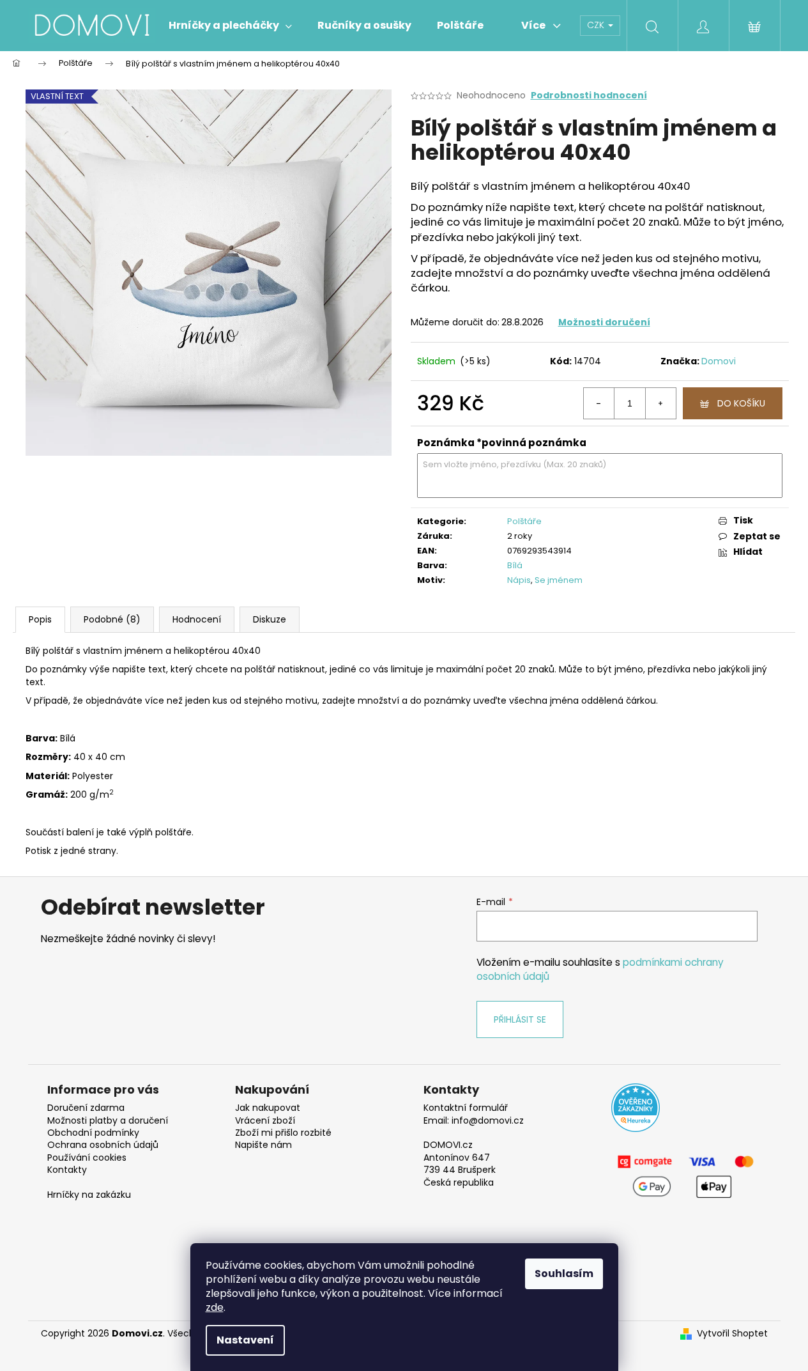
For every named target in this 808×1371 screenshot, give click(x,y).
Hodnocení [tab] (196, 619)
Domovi (718, 361)
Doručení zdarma (86, 1108)
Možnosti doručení (604, 322)
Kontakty (67, 1170)
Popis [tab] (40, 619)
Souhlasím (564, 1273)
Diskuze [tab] (269, 619)
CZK (597, 25)
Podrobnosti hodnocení (589, 95)
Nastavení (245, 1340)
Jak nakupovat (267, 1108)
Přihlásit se (520, 1019)
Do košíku (741, 403)
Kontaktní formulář (465, 1108)
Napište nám (263, 1145)
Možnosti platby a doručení (107, 1121)
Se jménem (559, 580)
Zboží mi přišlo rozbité (283, 1133)
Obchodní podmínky (93, 1133)
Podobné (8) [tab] (112, 619)
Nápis (519, 580)
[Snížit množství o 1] (599, 403)
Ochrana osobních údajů (102, 1145)
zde (215, 1307)
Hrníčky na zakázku (89, 1195)
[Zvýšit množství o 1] (660, 403)
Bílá (514, 565)
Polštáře (524, 521)
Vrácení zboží (265, 1121)
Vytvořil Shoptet (732, 1334)
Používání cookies (86, 1158)
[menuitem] (230, 25)
